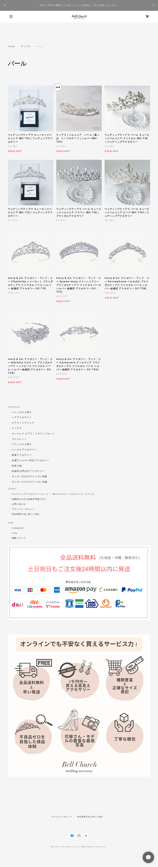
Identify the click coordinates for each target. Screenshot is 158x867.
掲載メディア (19, 538)
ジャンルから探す (22, 412)
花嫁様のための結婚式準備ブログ (29, 499)
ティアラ (25, 46)
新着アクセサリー (22, 454)
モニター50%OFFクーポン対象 (29, 476)
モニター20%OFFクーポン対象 (29, 481)
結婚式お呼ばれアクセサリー (28, 470)
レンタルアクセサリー (24, 449)
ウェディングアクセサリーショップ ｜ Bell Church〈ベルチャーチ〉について (53, 494)
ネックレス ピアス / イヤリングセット (33, 433)
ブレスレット (19, 438)
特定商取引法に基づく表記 (26, 514)
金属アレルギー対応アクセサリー (30, 460)
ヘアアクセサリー (22, 417)
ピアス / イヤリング (23, 422)
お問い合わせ (19, 504)
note (14, 533)
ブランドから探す (22, 444)
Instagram (18, 528)
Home (11, 46)
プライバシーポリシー (23, 509)
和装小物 (17, 465)
